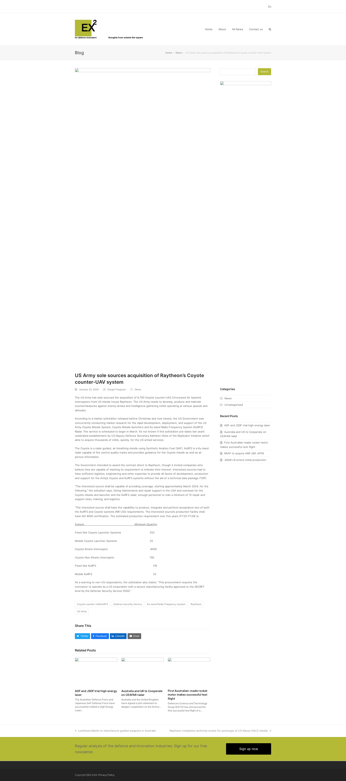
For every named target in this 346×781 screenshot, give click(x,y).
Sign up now (248, 749)
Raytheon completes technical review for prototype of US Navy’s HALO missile (219, 730)
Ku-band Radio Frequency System (166, 604)
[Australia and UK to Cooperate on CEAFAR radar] (142, 671)
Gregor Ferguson (116, 389)
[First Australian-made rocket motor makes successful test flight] (189, 671)
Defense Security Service (127, 604)
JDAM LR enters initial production (245, 459)
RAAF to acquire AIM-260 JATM (244, 453)
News (138, 389)
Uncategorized (233, 404)
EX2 (88, 774)
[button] (270, 29)
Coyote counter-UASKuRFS (92, 604)
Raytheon (196, 604)
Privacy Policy (106, 774)
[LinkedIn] (269, 6)
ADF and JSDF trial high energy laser (247, 425)
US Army (82, 611)
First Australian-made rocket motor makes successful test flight (187, 694)
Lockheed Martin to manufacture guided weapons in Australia (117, 730)
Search (265, 71)
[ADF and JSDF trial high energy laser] (96, 671)
